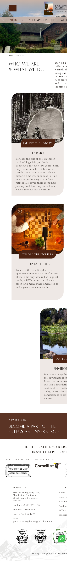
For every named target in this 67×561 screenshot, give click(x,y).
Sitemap (35, 553)
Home (11, 55)
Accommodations (42, 20)
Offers (62, 510)
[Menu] (12, 8)
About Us (16, 20)
